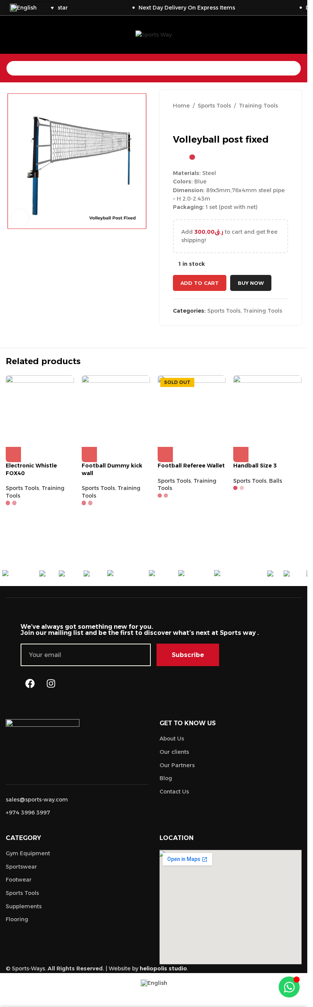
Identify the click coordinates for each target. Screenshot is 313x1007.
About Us (172, 738)
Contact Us (174, 791)
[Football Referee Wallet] (192, 409)
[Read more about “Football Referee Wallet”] (165, 454)
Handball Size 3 (255, 465)
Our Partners (177, 765)
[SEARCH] (294, 68)
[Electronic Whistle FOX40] (40, 409)
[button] (13, 454)
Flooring (17, 919)
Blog (166, 778)
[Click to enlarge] (20, 217)
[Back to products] (186, 122)
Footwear (19, 879)
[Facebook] (30, 683)
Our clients (174, 751)
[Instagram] (51, 683)
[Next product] (195, 122)
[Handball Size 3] (267, 409)
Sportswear (21, 866)
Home (181, 105)
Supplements (24, 906)
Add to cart (200, 283)
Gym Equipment (28, 853)
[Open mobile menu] (9, 34)
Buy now (251, 283)
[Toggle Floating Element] (289, 986)
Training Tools (258, 105)
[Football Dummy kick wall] (116, 409)
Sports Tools (214, 105)
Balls (275, 480)
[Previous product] (177, 122)
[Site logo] (154, 34)
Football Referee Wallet (191, 465)
